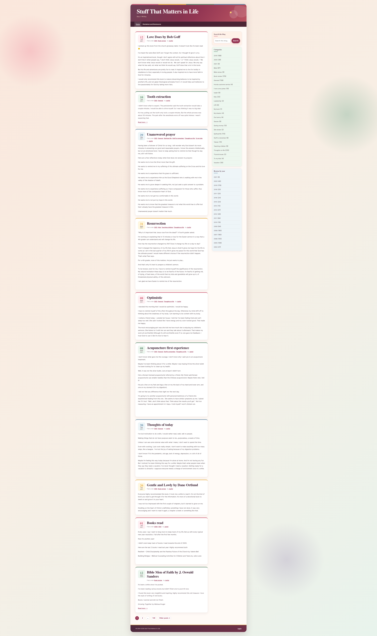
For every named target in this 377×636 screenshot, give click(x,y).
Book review (162, 41)
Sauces (216, 121)
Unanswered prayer (161, 134)
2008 (215, 230)
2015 (215, 202)
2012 (215, 214)
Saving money (218, 125)
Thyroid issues (219, 154)
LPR (215, 105)
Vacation (217, 163)
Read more (143, 122)
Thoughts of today (160, 424)
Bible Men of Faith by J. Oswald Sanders (170, 574)
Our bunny (217, 117)
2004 (215, 247)
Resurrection (156, 223)
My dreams (217, 113)
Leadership (217, 101)
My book (217, 109)
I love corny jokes (220, 89)
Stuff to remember (178, 138)
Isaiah (216, 93)
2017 (215, 194)
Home (138, 24)
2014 (215, 206)
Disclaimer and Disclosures (152, 24)
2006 (215, 239)
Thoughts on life (190, 138)
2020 (156, 526)
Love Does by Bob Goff (163, 36)
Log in (239, 628)
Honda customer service (222, 84)
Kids (159, 227)
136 (153, 618)
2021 (155, 41)
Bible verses (218, 72)
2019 (215, 56)
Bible (215, 68)
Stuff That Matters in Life (167, 11)
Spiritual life (168, 138)
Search (235, 41)
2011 (215, 218)
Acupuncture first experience (168, 347)
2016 (215, 198)
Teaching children (167, 227)
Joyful (171, 41)
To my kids (199, 138)
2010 (215, 222)
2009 (215, 226)
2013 (215, 210)
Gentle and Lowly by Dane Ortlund (172, 484)
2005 (215, 243)
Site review (217, 130)
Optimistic (154, 297)
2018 (215, 189)
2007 (215, 235)
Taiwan (216, 142)
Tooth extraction (159, 96)
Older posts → (164, 618)
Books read (155, 522)
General (160, 100)
